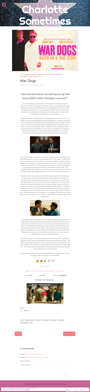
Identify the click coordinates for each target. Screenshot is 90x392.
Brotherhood (69, 333)
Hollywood (46, 320)
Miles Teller (31, 271)
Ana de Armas (45, 271)
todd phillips (24, 323)
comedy (33, 74)
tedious (35, 76)
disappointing (41, 74)
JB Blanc (62, 271)
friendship (59, 74)
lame (30, 76)
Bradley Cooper (54, 271)
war (40, 76)
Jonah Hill (38, 271)
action (22, 74)
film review (51, 74)
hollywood (24, 76)
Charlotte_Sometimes (38, 85)
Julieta (18, 333)
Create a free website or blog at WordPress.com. (34, 384)
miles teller (61, 320)
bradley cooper (29, 320)
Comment (65, 374)
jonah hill (53, 320)
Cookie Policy (27, 389)
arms (22, 320)
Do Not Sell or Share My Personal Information (56, 384)
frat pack (38, 320)
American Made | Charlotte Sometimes (37, 357)
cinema (27, 74)
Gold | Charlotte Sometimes (34, 354)
